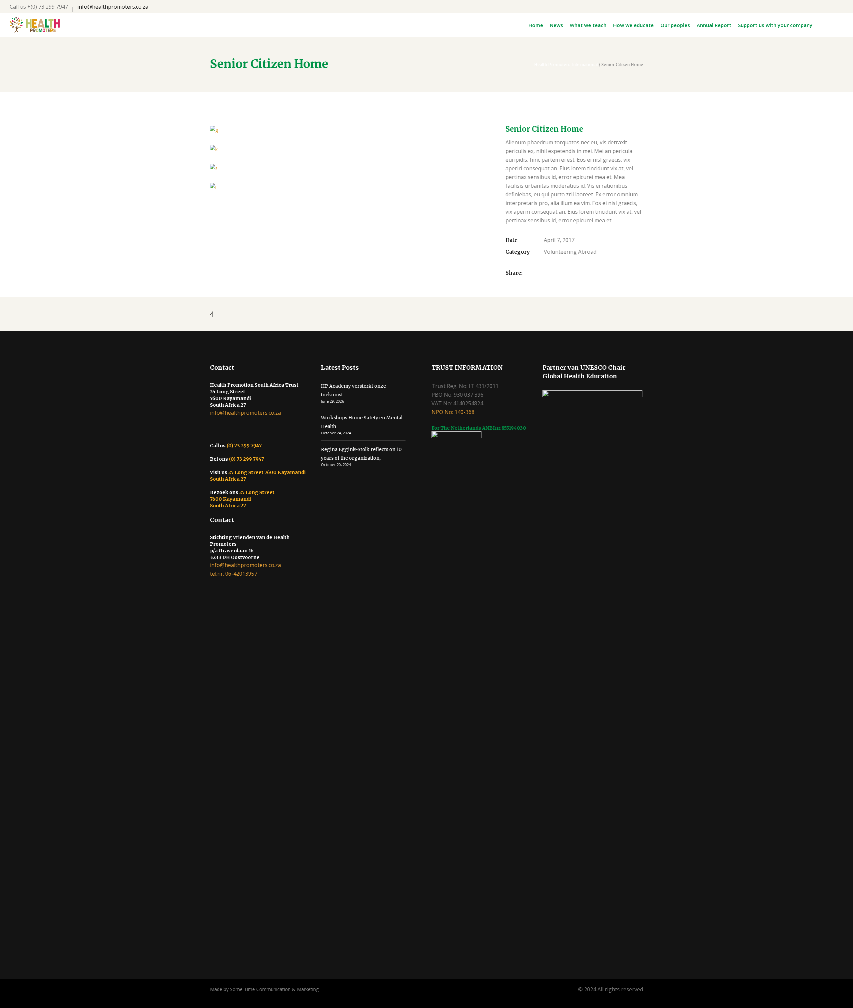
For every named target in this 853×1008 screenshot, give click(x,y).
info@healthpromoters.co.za (112, 6)
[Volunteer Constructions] (351, 148)
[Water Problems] (351, 129)
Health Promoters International (566, 65)
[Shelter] (351, 168)
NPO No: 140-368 (452, 412)
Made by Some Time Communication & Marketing (264, 989)
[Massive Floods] (351, 187)
